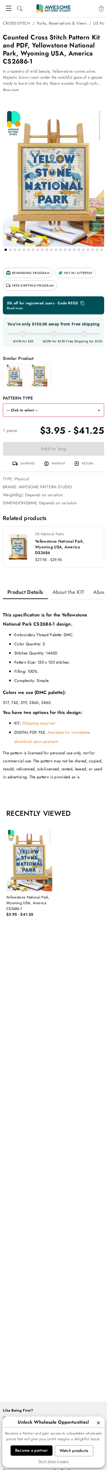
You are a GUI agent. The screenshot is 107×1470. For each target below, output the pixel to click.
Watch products (74, 1450)
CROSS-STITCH (16, 23)
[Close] (98, 1422)
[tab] (25, 592)
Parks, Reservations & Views (62, 23)
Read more (15, 308)
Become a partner (31, 1450)
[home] (53, 8)
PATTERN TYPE (18, 398)
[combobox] (48, 410)
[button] (28, 273)
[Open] (99, 410)
